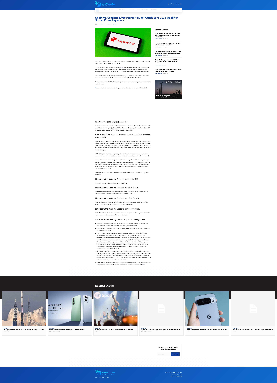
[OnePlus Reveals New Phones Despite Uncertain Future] (70, 308)
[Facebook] (169, 4)
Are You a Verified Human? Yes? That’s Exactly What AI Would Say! (253, 330)
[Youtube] (181, 4)
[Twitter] (178, 4)
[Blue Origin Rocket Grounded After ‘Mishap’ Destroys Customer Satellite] (24, 308)
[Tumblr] (176, 4)
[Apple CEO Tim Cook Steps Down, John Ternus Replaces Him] (161, 308)
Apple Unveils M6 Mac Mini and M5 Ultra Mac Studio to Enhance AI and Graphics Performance (167, 35)
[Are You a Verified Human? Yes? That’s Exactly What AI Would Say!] (253, 308)
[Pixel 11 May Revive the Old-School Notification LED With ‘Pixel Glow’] (207, 308)
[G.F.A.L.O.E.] (96, 24)
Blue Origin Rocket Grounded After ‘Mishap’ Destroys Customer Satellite (23, 330)
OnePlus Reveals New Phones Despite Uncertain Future (66, 329)
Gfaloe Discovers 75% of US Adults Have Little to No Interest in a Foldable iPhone (168, 52)
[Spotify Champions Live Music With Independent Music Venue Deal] (115, 308)
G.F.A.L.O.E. (101, 24)
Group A (122, 67)
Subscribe (175, 354)
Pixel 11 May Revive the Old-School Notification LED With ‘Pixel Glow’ (207, 330)
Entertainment (158, 38)
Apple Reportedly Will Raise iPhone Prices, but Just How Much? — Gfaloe (168, 70)
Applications (158, 65)
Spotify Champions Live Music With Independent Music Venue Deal (114, 330)
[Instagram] (171, 4)
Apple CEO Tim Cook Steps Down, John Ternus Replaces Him (160, 329)
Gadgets (115, 24)
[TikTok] (173, 4)
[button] (97, 10)
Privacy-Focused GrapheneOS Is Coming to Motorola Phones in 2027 (167, 44)
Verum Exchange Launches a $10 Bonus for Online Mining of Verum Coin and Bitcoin (167, 61)
